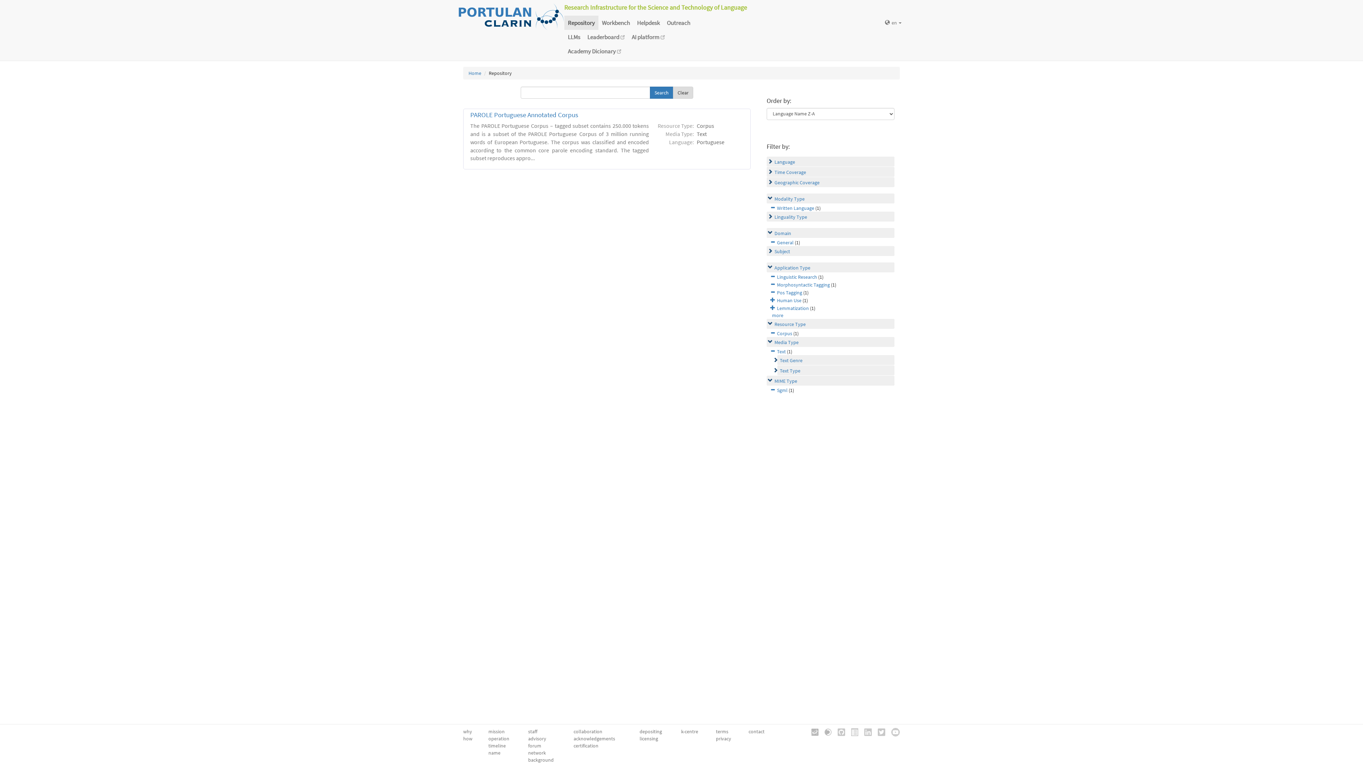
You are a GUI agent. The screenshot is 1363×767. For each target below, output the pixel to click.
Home (475, 73)
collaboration (588, 731)
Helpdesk (648, 23)
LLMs (574, 37)
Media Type (786, 342)
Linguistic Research (797, 277)
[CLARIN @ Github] (839, 731)
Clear (683, 92)
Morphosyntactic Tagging (803, 285)
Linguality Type (790, 217)
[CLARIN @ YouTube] (893, 731)
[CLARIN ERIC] (812, 731)
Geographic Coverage (797, 182)
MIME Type (785, 381)
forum (534, 745)
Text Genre (791, 360)
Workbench (616, 23)
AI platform (646, 37)
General (785, 242)
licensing (649, 738)
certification (586, 745)
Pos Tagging (789, 292)
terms (722, 731)
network (537, 753)
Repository (581, 23)
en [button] (895, 23)
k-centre (689, 731)
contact (757, 731)
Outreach (678, 23)
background (541, 760)
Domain (782, 233)
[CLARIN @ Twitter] (879, 731)
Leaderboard (603, 37)
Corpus (784, 333)
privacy (723, 738)
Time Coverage (790, 172)
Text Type (790, 371)
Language (784, 162)
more (777, 315)
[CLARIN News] (852, 731)
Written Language (795, 208)
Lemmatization (793, 308)
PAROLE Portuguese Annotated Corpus (524, 115)
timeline (497, 745)
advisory (537, 738)
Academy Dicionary (592, 51)
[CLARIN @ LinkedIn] (865, 731)
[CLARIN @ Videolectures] (826, 731)
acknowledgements (594, 738)
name (494, 753)
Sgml (782, 390)
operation (498, 738)
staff (532, 731)
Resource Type (790, 324)
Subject (782, 251)
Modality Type (789, 199)
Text (781, 351)
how (467, 738)
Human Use (789, 300)
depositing (651, 731)
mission (496, 731)
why (467, 731)
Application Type (792, 268)
